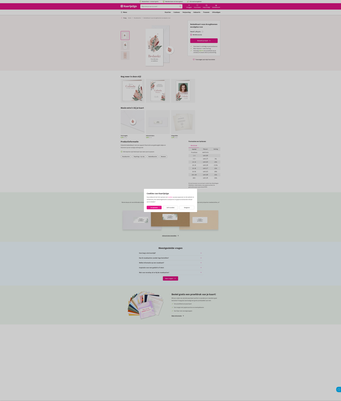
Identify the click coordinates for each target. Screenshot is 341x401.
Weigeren (187, 207)
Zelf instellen (170, 207)
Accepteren (154, 207)
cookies (170, 197)
